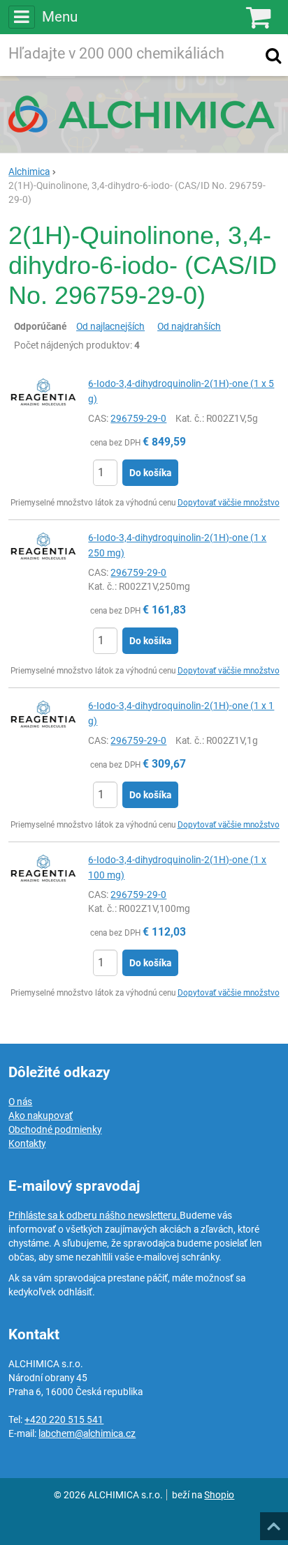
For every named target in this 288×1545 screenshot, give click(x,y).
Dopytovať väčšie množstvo (229, 503)
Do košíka (150, 472)
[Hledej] (273, 55)
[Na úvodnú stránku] (144, 113)
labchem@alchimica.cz (87, 1433)
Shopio (219, 1494)
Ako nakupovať (40, 1115)
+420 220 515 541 (63, 1419)
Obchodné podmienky (54, 1129)
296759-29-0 (138, 418)
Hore (273, 1522)
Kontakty (26, 1143)
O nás (20, 1101)
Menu (59, 16)
